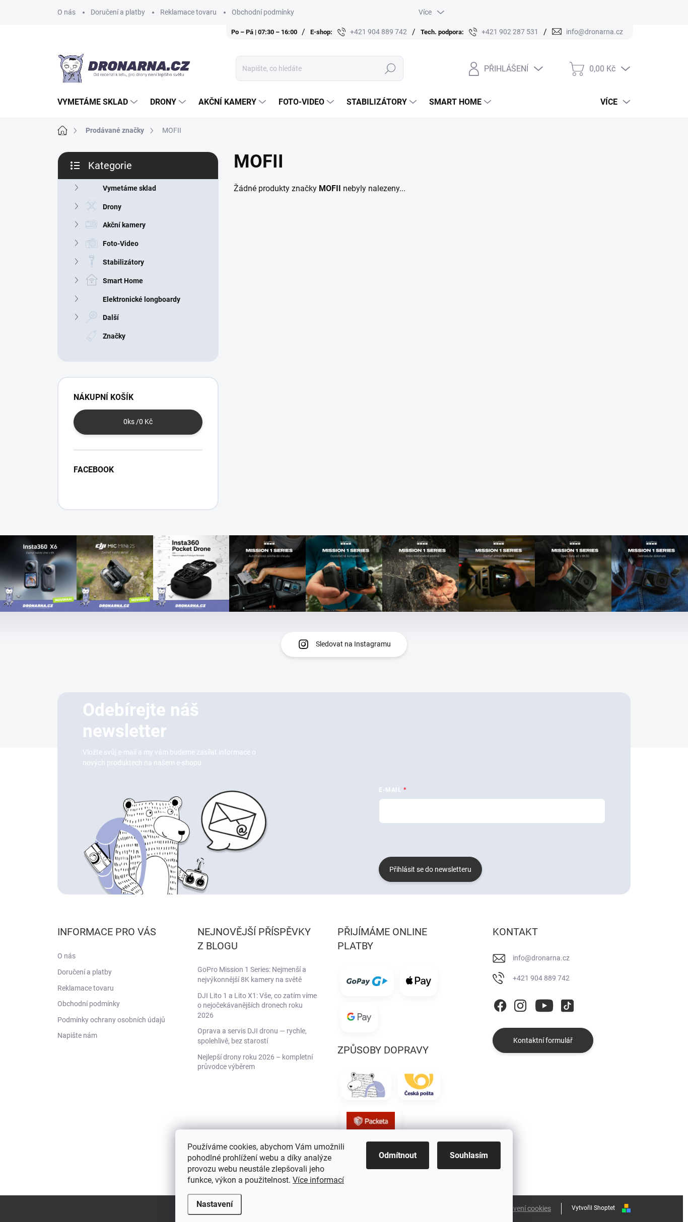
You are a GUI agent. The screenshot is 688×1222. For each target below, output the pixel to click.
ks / (138, 422)
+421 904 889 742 (541, 978)
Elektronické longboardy (141, 299)
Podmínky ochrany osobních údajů (111, 1020)
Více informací (318, 1180)
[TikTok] (567, 1003)
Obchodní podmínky (263, 12)
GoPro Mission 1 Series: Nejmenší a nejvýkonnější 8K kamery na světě (251, 974)
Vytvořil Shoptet (593, 1207)
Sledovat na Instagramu (353, 644)
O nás (66, 12)
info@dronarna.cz (541, 958)
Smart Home (123, 281)
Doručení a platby (118, 12)
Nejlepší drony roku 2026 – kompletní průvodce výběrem (255, 1062)
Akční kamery (124, 225)
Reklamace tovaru (188, 12)
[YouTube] (544, 1003)
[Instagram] (520, 1003)
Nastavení (214, 1204)
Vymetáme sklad (129, 188)
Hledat (390, 68)
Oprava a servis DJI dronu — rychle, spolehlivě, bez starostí (252, 1036)
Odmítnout (398, 1155)
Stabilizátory (123, 262)
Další (111, 317)
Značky (114, 336)
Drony (112, 207)
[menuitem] (98, 102)
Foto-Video (121, 243)
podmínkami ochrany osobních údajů (529, 839)
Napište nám (77, 1035)
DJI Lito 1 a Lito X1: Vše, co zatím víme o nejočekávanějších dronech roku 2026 (257, 1005)
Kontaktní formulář (543, 1040)
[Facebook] (500, 1003)
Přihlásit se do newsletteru (430, 869)
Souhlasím (469, 1155)
